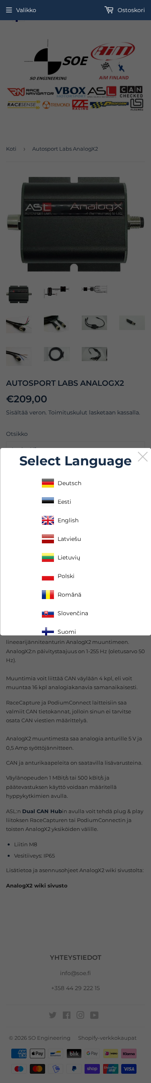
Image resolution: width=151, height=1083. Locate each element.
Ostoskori (130, 10)
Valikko (26, 10)
